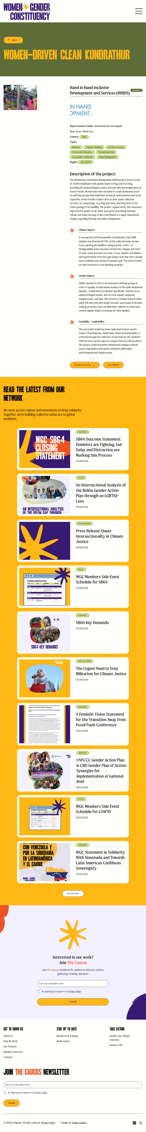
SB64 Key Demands (92, 622)
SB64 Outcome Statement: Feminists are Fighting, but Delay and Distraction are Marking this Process (99, 447)
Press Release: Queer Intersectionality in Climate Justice (99, 536)
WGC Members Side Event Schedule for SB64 (97, 579)
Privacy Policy (75, 991)
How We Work (11, 1041)
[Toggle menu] (138, 11)
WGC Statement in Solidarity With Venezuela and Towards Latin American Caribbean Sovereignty (100, 860)
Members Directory (13, 1052)
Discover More (73, 893)
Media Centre (63, 1041)
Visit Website (113, 365)
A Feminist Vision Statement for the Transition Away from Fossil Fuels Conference (101, 719)
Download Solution (82, 365)
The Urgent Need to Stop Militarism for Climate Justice (101, 671)
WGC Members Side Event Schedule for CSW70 (97, 809)
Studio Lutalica (79, 1122)
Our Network (10, 1046)
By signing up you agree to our (61, 991)
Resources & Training (67, 1036)
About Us (8, 1036)
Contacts (8, 1057)
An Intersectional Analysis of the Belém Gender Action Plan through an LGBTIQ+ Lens (101, 493)
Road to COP (116, 1045)
